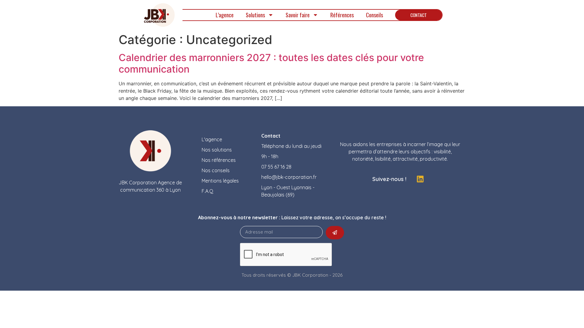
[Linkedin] (420, 179)
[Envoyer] (335, 232)
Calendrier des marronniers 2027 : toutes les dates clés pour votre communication (271, 63)
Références (342, 15)
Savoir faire (298, 15)
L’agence (225, 15)
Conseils (374, 15)
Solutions (255, 15)
